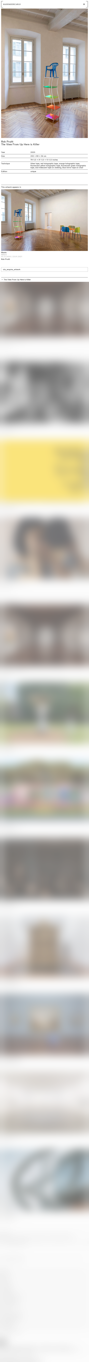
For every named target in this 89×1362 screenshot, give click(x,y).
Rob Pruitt (7, 141)
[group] (44, 73)
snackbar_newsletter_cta (77, 1360)
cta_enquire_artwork (11, 269)
